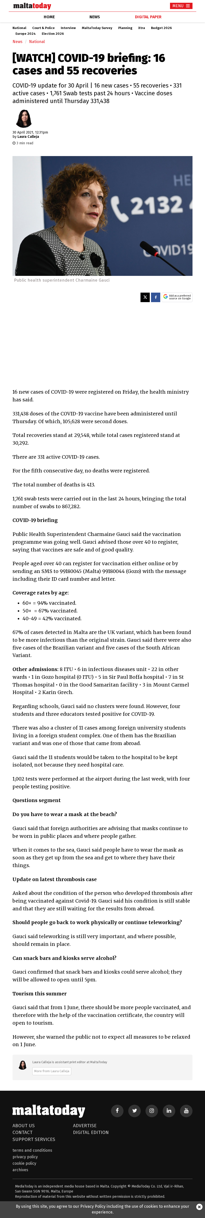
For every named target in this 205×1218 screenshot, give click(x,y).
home (49, 17)
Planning (125, 28)
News (17, 41)
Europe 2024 (26, 34)
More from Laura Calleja (51, 1071)
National (19, 28)
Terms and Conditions (32, 1150)
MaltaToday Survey (97, 28)
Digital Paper (148, 17)
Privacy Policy (25, 1156)
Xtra (141, 28)
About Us (23, 1125)
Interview (68, 28)
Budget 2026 (161, 28)
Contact (22, 1132)
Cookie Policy (24, 1163)
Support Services (33, 1139)
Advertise (84, 1125)
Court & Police (43, 28)
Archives (20, 1169)
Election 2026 (53, 34)
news (95, 17)
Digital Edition (91, 1132)
